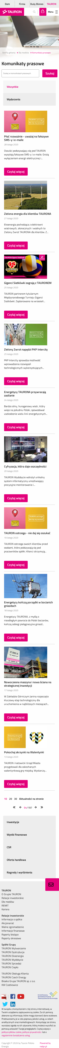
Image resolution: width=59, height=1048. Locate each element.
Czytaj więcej (16, 171)
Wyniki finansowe (17, 835)
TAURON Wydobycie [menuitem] (12, 960)
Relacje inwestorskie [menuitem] (13, 898)
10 (6, 799)
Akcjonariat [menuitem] (8, 923)
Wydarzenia (13, 99)
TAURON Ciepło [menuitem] (10, 967)
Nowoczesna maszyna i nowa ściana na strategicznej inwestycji (27, 684)
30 (15, 799)
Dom (7, 4)
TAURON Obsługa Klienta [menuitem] (15, 973)
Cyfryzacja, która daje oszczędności (25, 466)
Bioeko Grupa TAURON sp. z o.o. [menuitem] (18, 981)
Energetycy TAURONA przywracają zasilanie (25, 394)
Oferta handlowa (16, 860)
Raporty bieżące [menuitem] (10, 934)
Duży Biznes (36, 4)
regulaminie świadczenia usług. (16, 1035)
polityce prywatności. (32, 1032)
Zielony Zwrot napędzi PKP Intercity (26, 349)
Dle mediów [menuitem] (8, 902)
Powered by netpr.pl (45, 1044)
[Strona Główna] (12, 12)
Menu (50, 11)
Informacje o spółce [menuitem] (12, 919)
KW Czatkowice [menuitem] (10, 985)
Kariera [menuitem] (5, 909)
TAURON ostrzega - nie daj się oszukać (27, 533)
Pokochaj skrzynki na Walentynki (24, 752)
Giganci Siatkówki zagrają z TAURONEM (27, 283)
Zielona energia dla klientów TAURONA (27, 214)
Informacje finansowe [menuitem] (13, 931)
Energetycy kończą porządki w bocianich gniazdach (28, 604)
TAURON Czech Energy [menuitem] (14, 977)
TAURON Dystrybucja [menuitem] (13, 952)
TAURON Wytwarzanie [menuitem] (14, 948)
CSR (9, 847)
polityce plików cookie (11, 1032)
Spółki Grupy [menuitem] (9, 944)
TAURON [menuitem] (6, 890)
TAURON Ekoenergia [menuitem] (13, 956)
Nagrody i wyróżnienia (19, 872)
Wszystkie (12, 87)
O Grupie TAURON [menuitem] (11, 894)
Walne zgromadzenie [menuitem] (13, 927)
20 (10, 799)
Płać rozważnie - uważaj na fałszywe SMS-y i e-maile (26, 138)
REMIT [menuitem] (5, 905)
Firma (22, 4)
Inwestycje (13, 822)
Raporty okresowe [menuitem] (11, 938)
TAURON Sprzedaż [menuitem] (11, 963)
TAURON (51, 4)
